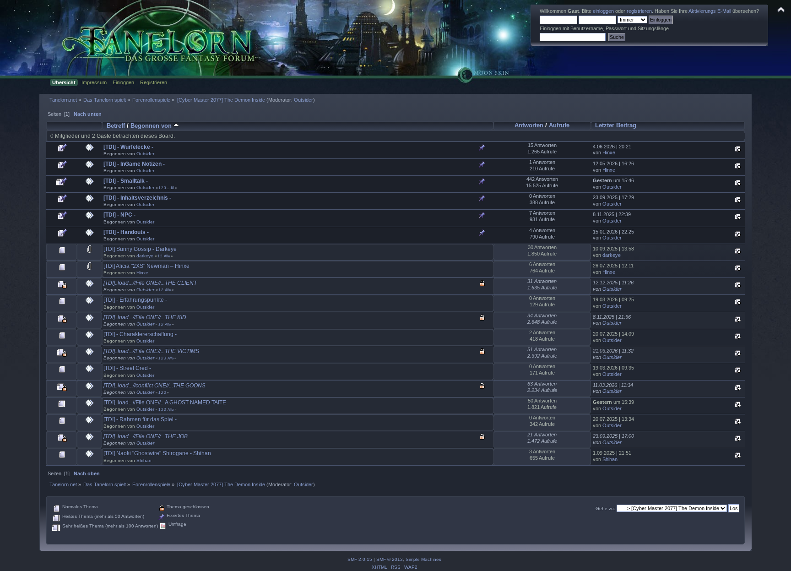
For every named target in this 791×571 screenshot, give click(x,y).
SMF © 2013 (389, 559)
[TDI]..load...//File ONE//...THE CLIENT (150, 283)
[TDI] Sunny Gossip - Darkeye (140, 249)
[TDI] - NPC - (119, 215)
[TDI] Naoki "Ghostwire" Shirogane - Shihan (157, 453)
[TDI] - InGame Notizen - (134, 164)
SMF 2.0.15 (359, 559)
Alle (167, 256)
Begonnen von (151, 125)
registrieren (639, 11)
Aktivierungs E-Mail (709, 11)
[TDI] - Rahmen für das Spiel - (140, 419)
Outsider (303, 100)
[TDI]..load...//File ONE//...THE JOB (145, 436)
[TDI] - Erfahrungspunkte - (135, 300)
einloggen (603, 11)
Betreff (116, 125)
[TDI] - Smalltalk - (125, 181)
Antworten (529, 125)
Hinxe (608, 152)
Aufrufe (559, 125)
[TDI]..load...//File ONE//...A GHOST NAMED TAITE (164, 402)
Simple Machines (423, 559)
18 (172, 187)
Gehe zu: (605, 508)
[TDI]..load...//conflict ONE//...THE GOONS (154, 385)
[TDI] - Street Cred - (127, 368)
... (168, 187)
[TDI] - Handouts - (126, 232)
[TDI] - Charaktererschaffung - (140, 334)
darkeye (144, 255)
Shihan (144, 460)
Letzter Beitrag (615, 125)
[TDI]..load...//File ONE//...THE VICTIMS (151, 351)
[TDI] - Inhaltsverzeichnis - (137, 198)
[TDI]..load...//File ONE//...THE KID (144, 317)
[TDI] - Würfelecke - (128, 147)
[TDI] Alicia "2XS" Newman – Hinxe (146, 266)
